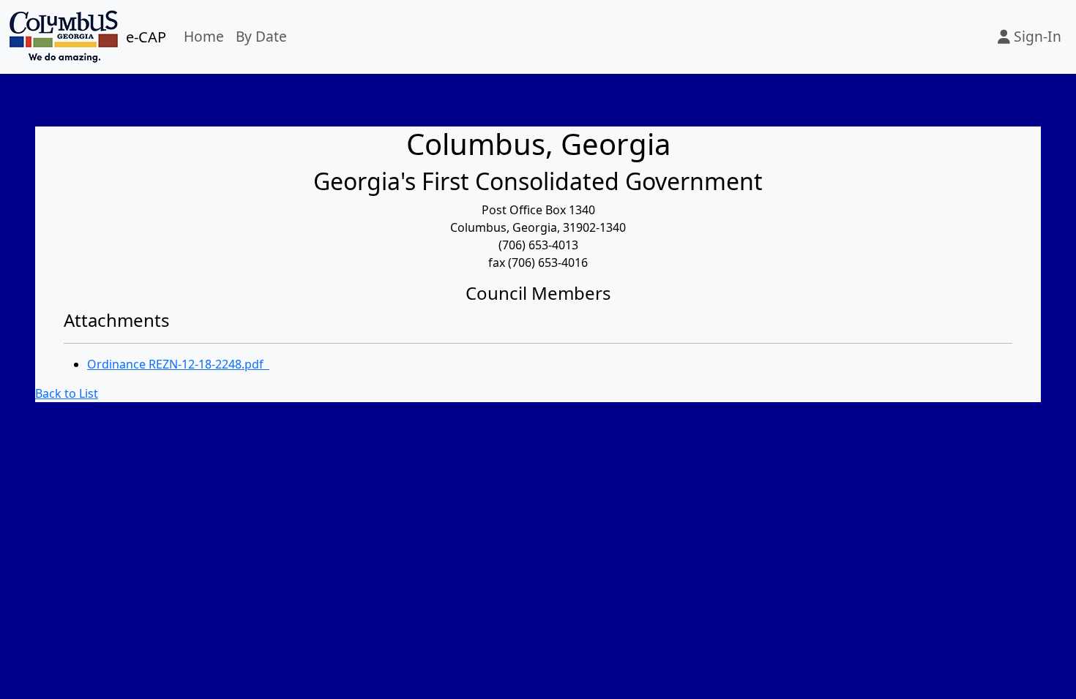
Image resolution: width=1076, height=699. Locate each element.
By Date (261, 36)
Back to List (66, 393)
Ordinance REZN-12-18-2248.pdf (178, 364)
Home (204, 36)
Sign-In (1035, 36)
